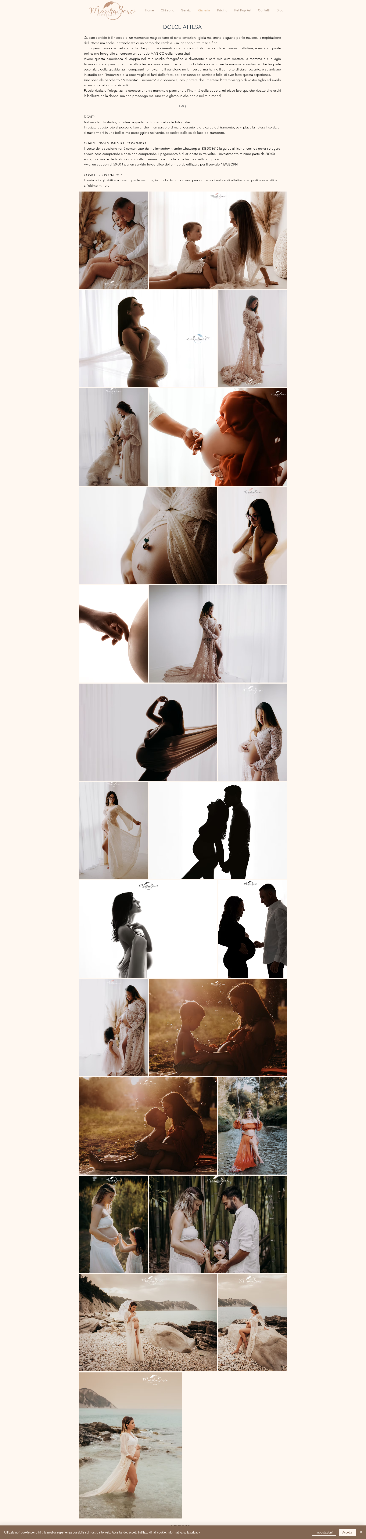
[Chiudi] (360, 1532)
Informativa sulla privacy (184, 1532)
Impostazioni (324, 1532)
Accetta (347, 1532)
